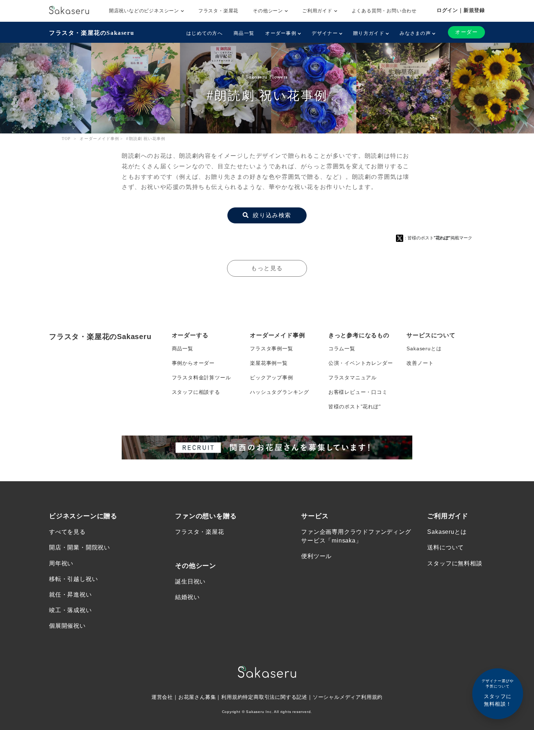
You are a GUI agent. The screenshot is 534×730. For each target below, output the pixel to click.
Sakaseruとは (423, 348)
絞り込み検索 (271, 215)
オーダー (466, 32)
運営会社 (162, 697)
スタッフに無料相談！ (498, 693)
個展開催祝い (67, 626)
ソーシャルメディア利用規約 (348, 697)
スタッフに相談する (196, 392)
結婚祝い (187, 597)
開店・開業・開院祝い (79, 547)
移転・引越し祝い (73, 579)
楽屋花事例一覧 (269, 363)
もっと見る (267, 268)
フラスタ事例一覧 (271, 348)
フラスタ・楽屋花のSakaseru (91, 33)
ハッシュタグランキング (279, 392)
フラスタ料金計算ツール (201, 377)
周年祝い (61, 563)
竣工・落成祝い (70, 610)
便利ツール (316, 556)
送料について (445, 547)
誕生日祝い (190, 581)
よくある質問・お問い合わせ (384, 10)
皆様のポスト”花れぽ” (354, 406)
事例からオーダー (193, 363)
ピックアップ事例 (271, 377)
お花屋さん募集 (197, 697)
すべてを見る (67, 532)
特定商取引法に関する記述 (275, 697)
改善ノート (419, 363)
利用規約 (232, 697)
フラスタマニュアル (352, 377)
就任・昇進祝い (70, 594)
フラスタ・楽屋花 (218, 10)
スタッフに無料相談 (454, 563)
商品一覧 (244, 33)
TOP (66, 138)
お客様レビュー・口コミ (358, 392)
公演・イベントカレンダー (360, 363)
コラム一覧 (341, 348)
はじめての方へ (204, 33)
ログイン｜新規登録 (461, 10)
